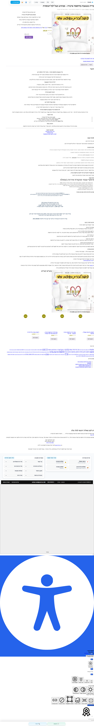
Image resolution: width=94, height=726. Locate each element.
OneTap (86, 653)
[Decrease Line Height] (92, 674)
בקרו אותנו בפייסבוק (49, 131)
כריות (83, 9)
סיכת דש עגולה (51, 354)
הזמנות (42, 2)
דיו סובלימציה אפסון (53, 349)
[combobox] (47, 519)
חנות (52, 2)
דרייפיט (45, 349)
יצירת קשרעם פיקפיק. (88, 260)
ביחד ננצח (72, 349)
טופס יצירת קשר (50, 442)
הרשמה (91, 265)
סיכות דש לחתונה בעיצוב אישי (84, 361)
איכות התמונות (90, 147)
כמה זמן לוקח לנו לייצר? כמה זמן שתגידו (85, 192)
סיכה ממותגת (62, 354)
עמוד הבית (92, 9)
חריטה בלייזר (53, 352)
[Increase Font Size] (92, 654)
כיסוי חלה (34, 352)
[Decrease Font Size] (92, 659)
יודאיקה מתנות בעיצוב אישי (44, 352)
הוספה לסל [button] (90, 339)
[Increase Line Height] (92, 669)
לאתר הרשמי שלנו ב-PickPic (49, 134)
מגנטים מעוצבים (9, 352)
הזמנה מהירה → (15, 2)
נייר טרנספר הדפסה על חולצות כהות (83, 354)
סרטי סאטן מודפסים (37, 354)
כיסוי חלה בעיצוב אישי (28, 352)
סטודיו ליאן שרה (71, 354)
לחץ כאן (92, 435)
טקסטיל (87, 9)
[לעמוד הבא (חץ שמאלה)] (92, 720)
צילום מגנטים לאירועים (18, 354)
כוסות (37, 352)
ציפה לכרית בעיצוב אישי (26, 27)
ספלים (47, 354)
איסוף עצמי (91, 177)
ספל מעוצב (43, 354)
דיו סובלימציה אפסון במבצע (85, 365)
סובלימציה (76, 354)
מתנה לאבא (92, 354)
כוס (39, 352)
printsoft (89, 363)
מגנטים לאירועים (15, 352)
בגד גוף (77, 349)
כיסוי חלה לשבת (21, 352)
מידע (36, 2)
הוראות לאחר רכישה (89, 222)
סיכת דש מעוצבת (57, 354)
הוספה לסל (29, 37)
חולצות (61, 351)
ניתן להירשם (58, 445)
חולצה (92, 352)
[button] (50, 147)
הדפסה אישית (39, 349)
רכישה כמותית (90, 249)
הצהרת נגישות (6, 482)
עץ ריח (23, 354)
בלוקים (67, 349)
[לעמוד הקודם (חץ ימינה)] (93, 720)
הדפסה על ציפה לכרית (12, 349)
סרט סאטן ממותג (29, 354)
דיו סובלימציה (61, 349)
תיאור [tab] (90, 64)
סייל (66, 354)
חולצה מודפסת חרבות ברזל (72, 352)
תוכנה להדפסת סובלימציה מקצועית (83, 367)
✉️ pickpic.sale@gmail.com (38, 482)
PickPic (92, 349)
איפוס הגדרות (90, 705)
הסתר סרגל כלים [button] (89, 655)
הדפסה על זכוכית (34, 349)
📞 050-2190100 (51, 482)
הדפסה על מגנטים (20, 349)
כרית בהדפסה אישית (37, 27)
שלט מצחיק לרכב (82, 355)
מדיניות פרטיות (15, 482)
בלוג (48, 2)
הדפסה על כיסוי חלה (27, 349)
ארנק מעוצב (87, 349)
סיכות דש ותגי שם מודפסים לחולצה (83, 364)
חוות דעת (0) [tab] (84, 64)
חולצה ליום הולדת (84, 352)
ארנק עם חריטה (82, 349)
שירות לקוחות (50, 132)
